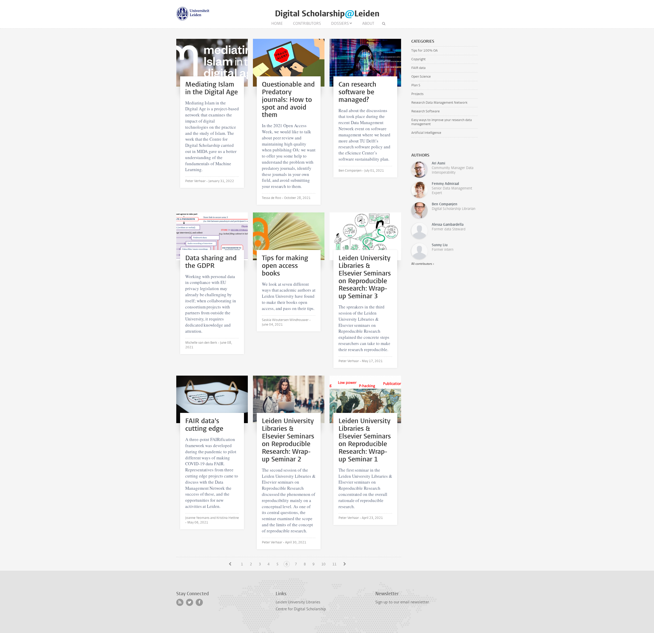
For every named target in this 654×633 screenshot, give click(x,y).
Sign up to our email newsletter (402, 602)
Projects (417, 94)
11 (334, 564)
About (368, 23)
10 (323, 564)
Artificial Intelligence (426, 132)
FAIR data (418, 68)
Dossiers (340, 23)
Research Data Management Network (439, 102)
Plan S (415, 85)
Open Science (421, 76)
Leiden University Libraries (298, 602)
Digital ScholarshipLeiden (327, 13)
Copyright (418, 59)
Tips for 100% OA (424, 50)
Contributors (307, 23)
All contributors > (422, 264)
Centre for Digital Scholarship (301, 609)
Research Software (425, 111)
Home (277, 23)
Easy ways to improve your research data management (441, 122)
